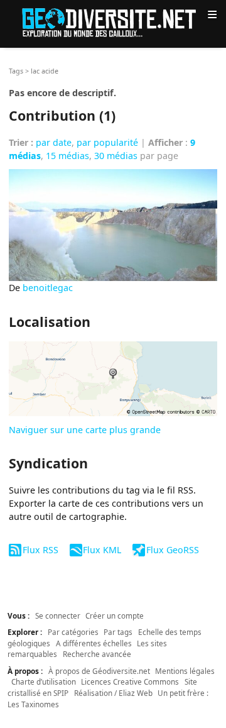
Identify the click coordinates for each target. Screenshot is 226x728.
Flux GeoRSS (172, 550)
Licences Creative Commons (130, 681)
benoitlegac (48, 288)
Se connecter (57, 615)
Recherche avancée (97, 654)
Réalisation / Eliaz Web (113, 693)
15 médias (67, 156)
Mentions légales (185, 671)
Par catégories (73, 632)
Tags (16, 71)
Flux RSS (40, 550)
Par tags (118, 632)
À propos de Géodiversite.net (99, 671)
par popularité (107, 142)
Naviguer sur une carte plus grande (85, 430)
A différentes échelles (94, 643)
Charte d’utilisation (43, 681)
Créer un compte (114, 615)
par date (54, 142)
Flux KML (102, 550)
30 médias (115, 156)
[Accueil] (113, 21)
